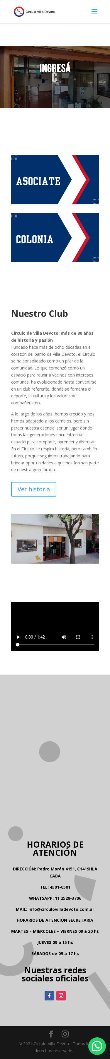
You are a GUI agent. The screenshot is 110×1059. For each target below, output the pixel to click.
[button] (97, 1046)
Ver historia (34, 489)
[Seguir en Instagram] (61, 995)
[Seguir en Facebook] (49, 995)
